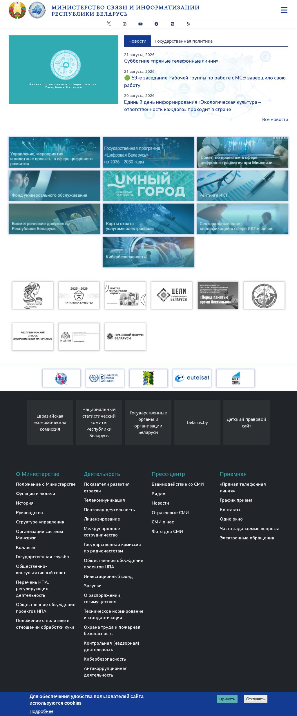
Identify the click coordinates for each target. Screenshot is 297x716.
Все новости (275, 119)
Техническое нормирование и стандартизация (114, 614)
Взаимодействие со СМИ (178, 484)
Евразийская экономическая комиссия (50, 422)
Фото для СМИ (167, 531)
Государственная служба (42, 557)
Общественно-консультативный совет (41, 569)
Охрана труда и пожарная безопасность (112, 630)
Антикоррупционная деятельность (106, 672)
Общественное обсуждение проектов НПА (45, 608)
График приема (236, 500)
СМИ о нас (163, 522)
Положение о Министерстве (46, 484)
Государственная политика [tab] (184, 41)
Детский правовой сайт (246, 422)
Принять (227, 699)
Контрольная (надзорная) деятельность (111, 646)
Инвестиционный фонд (108, 576)
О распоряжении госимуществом (102, 598)
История (25, 503)
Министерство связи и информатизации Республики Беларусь (126, 10)
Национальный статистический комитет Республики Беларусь (99, 422)
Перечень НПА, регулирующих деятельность (32, 588)
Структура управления (40, 522)
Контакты (230, 510)
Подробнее (41, 711)
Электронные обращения (247, 538)
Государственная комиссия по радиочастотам (112, 548)
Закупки (93, 586)
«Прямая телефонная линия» (243, 487)
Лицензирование (102, 519)
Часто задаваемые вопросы (249, 529)
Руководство (29, 513)
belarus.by (197, 422)
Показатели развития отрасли (107, 487)
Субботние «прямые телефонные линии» (171, 61)
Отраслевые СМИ (170, 513)
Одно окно (231, 519)
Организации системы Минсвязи (39, 535)
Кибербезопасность (105, 659)
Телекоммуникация (104, 500)
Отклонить (255, 699)
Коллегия (26, 547)
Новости (160, 503)
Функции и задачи (35, 494)
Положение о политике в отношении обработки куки (45, 624)
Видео (158, 494)
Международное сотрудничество (102, 532)
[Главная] (30, 10)
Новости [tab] (137, 41)
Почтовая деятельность (109, 510)
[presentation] (21, 424)
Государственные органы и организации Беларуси (148, 422)
